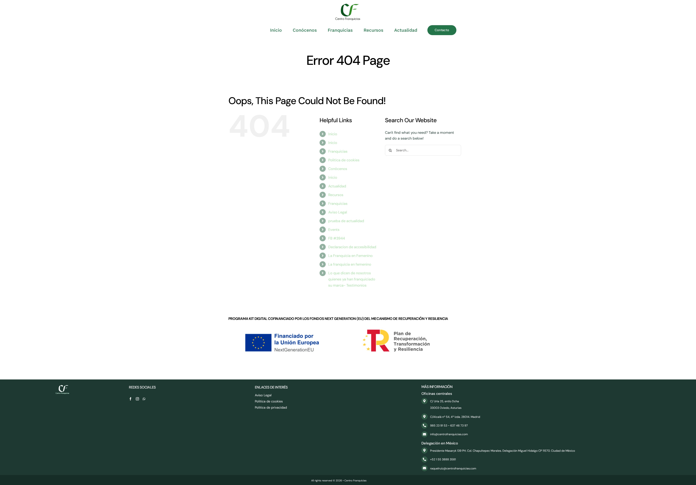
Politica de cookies (343, 160)
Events (333, 229)
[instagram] (137, 398)
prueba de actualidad (346, 221)
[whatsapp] (144, 398)
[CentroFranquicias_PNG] (348, 5)
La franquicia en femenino (349, 264)
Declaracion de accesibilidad (352, 247)
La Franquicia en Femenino (350, 255)
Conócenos (337, 168)
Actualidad (337, 186)
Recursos (335, 194)
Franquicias (337, 151)
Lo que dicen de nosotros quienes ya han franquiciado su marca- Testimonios (351, 279)
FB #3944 (336, 238)
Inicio (332, 134)
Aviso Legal (337, 212)
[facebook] (130, 398)
